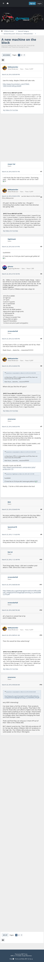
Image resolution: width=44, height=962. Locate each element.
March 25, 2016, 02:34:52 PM (11, 366)
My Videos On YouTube (10, 110)
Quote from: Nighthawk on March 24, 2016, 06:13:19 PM (20, 474)
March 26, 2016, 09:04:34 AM (11, 685)
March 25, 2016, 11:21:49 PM (11, 560)
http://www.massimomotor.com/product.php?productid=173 (19, 468)
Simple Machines (27, 956)
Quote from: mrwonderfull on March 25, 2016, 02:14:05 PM (21, 373)
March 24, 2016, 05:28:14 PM (11, 196)
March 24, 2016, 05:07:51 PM (11, 172)
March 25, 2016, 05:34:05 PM (11, 509)
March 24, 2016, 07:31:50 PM (11, 274)
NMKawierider (27, 34)
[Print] (3, 60)
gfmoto (10, 267)
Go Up (5, 935)
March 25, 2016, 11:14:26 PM (11, 534)
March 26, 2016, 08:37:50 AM (11, 610)
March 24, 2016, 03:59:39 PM (11, 74)
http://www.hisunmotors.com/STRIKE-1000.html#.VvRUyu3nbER (16, 85)
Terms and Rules (20, 959)
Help (11, 959)
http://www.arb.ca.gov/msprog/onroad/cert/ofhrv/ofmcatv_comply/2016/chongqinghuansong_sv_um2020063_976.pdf (22, 592)
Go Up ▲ (30, 959)
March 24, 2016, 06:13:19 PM (11, 247)
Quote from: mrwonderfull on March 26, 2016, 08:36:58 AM (21, 692)
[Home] (7, 3)
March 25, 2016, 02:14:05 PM (11, 339)
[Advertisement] (22, 137)
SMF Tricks (24, 954)
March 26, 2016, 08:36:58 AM (11, 585)
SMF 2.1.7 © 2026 (16, 956)
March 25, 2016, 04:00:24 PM (11, 427)
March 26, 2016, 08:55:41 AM (11, 635)
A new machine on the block (18, 41)
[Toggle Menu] (3, 3)
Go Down (6, 55)
